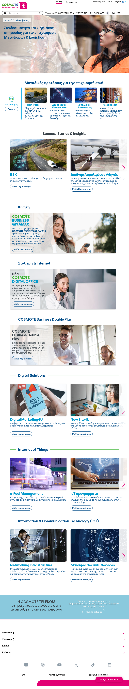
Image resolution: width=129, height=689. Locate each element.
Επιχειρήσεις (71, 2)
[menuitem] (26, 664)
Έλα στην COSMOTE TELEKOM (59, 13)
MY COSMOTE (97, 13)
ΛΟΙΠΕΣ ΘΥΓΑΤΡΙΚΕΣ (57, 675)
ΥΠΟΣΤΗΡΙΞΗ (82, 13)
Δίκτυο (109, 2)
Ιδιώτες (59, 2)
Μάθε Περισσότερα (21, 186)
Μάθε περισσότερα (23, 249)
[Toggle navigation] (118, 13)
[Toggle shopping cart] (114, 13)
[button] (108, 13)
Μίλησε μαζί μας (94, 612)
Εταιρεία (117, 2)
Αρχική (8, 20)
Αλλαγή (11, 109)
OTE (23, 675)
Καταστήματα (99, 2)
